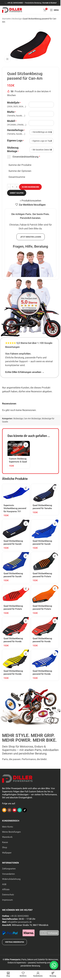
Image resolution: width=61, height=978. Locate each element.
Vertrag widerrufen (14, 942)
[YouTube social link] (14, 810)
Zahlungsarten (9, 868)
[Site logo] (12, 9)
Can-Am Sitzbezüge (32, 418)
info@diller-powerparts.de (19, 922)
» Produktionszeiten (30, 200)
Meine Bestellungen (11, 832)
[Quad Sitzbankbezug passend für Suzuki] (16, 529)
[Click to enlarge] (7, 59)
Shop (4, 847)
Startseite (6, 19)
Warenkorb (7, 837)
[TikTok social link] (25, 810)
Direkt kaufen (16, 193)
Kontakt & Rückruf (49, 3)
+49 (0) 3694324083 (15, 3)
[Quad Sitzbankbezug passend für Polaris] (45, 561)
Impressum (7, 900)
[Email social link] (4, 810)
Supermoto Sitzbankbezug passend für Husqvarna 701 (15, 508)
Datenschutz (8, 894)
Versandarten (8, 874)
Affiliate (6, 889)
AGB (4, 884)
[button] (25, 444)
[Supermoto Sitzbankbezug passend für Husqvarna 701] (16, 493)
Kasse (5, 842)
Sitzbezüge (17, 19)
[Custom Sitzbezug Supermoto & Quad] (19, 448)
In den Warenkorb (30, 187)
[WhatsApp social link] (19, 810)
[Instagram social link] (9, 810)
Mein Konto (7, 826)
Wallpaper (6, 852)
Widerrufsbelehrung (11, 879)
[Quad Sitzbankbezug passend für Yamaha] (45, 493)
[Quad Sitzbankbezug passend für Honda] (16, 626)
